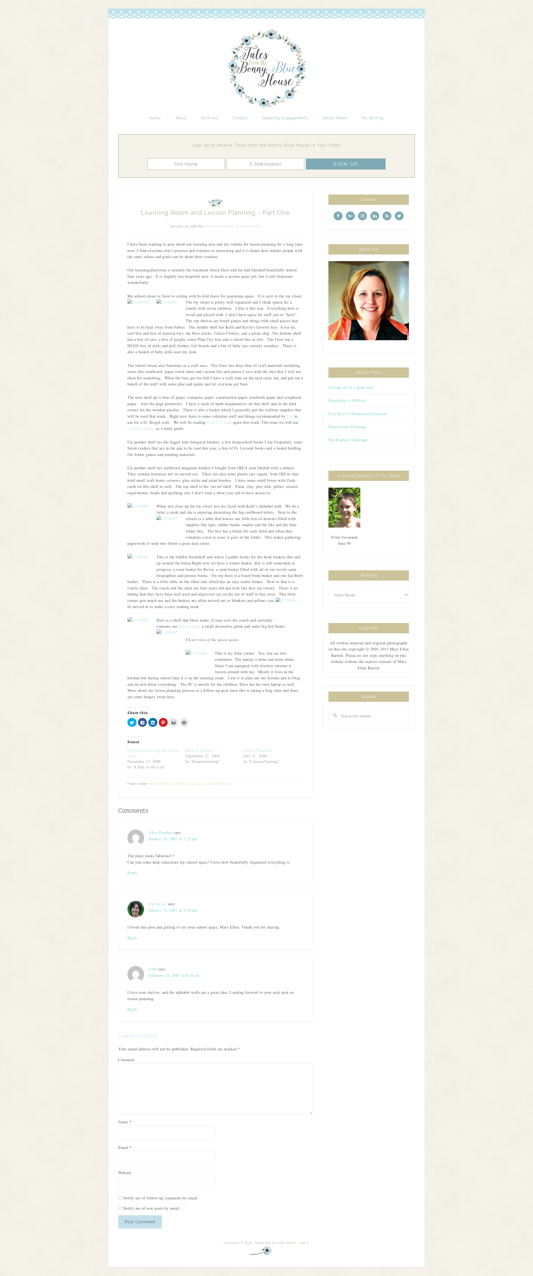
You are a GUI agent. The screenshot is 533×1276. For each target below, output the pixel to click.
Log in (304, 1243)
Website (125, 1172)
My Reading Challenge (347, 439)
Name (124, 1121)
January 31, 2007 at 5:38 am (173, 910)
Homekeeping (161, 784)
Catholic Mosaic (141, 428)
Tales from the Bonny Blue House (266, 68)
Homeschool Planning (347, 426)
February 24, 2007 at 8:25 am (174, 975)
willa (153, 969)
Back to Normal (198, 750)
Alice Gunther (161, 832)
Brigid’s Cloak (219, 422)
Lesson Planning (257, 750)
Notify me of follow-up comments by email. (161, 1198)
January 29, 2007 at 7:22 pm (173, 838)
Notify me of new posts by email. (151, 1208)
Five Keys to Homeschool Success (357, 413)
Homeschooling (187, 784)
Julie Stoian (286, 1243)
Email (125, 1147)
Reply (132, 872)
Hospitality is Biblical (347, 400)
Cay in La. (158, 903)
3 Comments (250, 226)
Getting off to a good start (350, 387)
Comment (126, 1059)
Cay (290, 416)
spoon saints (189, 626)
